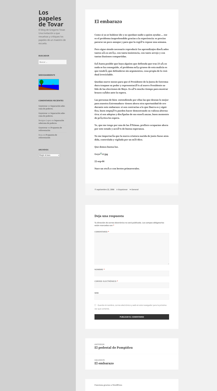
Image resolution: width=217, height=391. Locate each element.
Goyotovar (43, 106)
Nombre (99, 269)
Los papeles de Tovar (51, 18)
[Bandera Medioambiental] (49, 84)
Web (96, 293)
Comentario (101, 231)
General (135, 189)
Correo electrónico (106, 281)
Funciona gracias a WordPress (108, 385)
